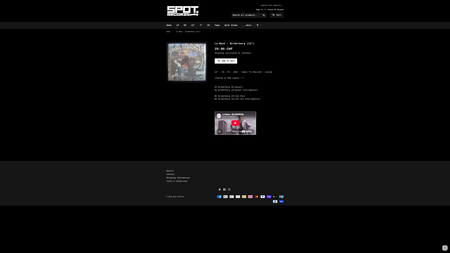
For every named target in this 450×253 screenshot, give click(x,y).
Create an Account (276, 10)
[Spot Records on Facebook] (224, 190)
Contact (170, 174)
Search (169, 171)
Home (169, 25)
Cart (278, 15)
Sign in (259, 10)
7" (201, 25)
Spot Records (178, 197)
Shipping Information (178, 178)
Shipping (219, 53)
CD (208, 25)
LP (177, 25)
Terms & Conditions (177, 181)
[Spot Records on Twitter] (220, 190)
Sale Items (231, 25)
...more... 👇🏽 (251, 25)
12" (193, 25)
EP (185, 25)
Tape (217, 25)
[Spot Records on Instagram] (229, 190)
